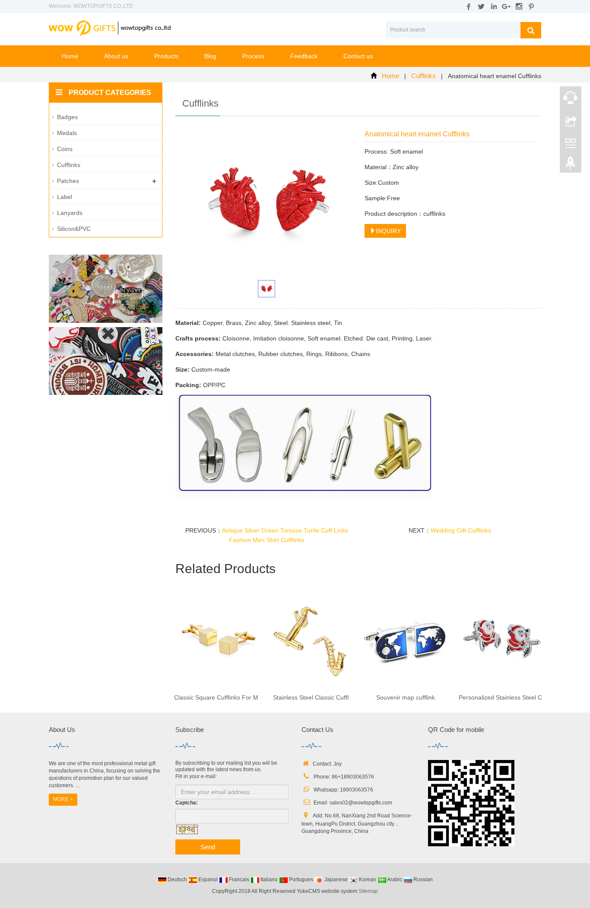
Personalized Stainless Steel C (500, 697)
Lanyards (69, 212)
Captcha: (186, 803)
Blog (210, 56)
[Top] (570, 165)
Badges (67, 117)
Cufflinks (423, 75)
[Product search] (530, 30)
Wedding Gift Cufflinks (461, 530)
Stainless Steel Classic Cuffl (311, 697)
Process (253, 56)
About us (116, 56)
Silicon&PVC (74, 228)
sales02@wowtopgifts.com (361, 803)
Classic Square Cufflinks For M (216, 697)
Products (166, 56)
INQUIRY (388, 230)
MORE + (63, 799)
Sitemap (368, 891)
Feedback (303, 56)
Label (64, 196)
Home (70, 56)
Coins (65, 148)
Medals (67, 132)
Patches (68, 180)
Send (207, 847)
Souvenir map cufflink (405, 697)
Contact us (358, 56)
